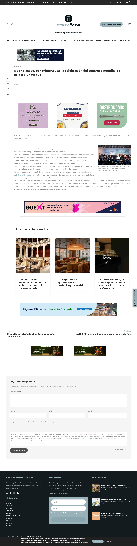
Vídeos (72, 40)
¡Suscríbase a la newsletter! (111, 24)
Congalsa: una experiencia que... (113, 499)
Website (91, 411)
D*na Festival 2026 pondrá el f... (113, 513)
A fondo (34, 40)
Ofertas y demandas (84, 40)
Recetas (106, 40)
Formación (55, 40)
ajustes (39, 544)
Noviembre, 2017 (18, 84)
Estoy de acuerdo (18, 427)
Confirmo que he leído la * (67, 513)
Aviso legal (30, 2)
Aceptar (97, 541)
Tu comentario (15, 392)
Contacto (71, 2)
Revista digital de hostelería (68, 32)
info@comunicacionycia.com (85, 438)
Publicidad (21, 2)
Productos (11, 40)
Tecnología (44, 40)
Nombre (12, 411)
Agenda (64, 40)
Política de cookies (43, 2)
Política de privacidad (59, 2)
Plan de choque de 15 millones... (113, 485)
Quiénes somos (11, 2)
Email (51, 411)
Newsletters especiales (121, 40)
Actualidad (23, 40)
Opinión (98, 40)
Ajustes (109, 541)
